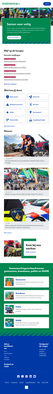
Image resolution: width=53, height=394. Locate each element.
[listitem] (14, 97)
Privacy (7, 382)
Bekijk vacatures (31, 252)
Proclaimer (14, 382)
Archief (21, 382)
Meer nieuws (7, 233)
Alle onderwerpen (9, 126)
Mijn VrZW (45, 382)
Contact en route (8, 365)
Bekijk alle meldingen (10, 84)
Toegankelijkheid (30, 382)
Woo (38, 382)
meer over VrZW (13, 37)
